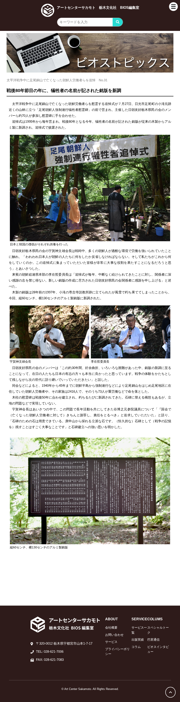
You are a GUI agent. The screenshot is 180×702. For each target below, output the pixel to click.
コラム (136, 647)
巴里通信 (153, 639)
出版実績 (137, 639)
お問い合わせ (114, 634)
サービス (111, 642)
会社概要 (111, 627)
